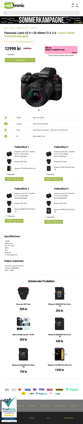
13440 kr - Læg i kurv (53, 222)
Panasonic (33, 28)
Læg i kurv (19, 60)
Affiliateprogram (68, 418)
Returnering (32, 406)
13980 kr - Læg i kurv (53, 179)
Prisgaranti (74, 406)
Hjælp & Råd (20, 406)
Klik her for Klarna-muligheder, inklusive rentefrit (61, 55)
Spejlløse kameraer (23, 28)
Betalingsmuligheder (60, 406)
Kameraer (12, 28)
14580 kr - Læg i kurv (13, 179)
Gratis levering (45, 406)
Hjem (5, 28)
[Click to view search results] (77, 13)
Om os (49, 418)
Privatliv (31, 418)
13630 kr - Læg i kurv (13, 221)
